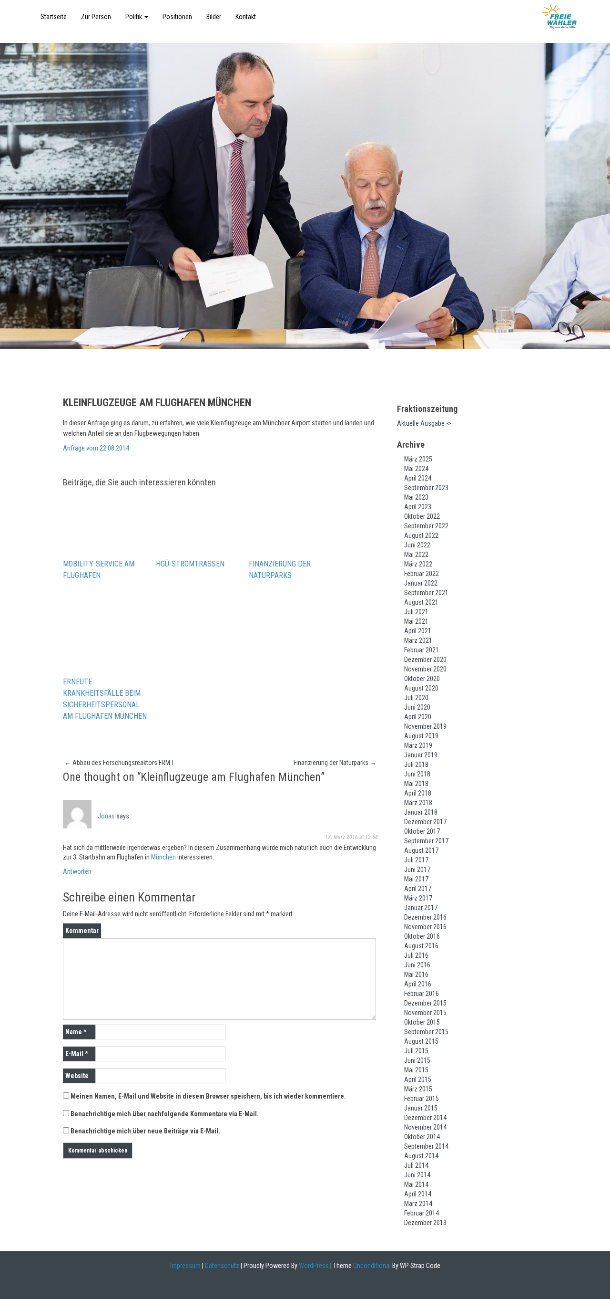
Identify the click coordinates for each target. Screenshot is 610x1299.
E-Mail (76, 1054)
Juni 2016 (417, 965)
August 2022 (421, 535)
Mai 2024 (416, 468)
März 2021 (418, 640)
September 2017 (426, 841)
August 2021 (421, 602)
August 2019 (421, 736)
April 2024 (417, 478)
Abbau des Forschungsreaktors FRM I (118, 762)
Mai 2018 (416, 783)
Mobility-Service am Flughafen (98, 569)
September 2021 (426, 593)
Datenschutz (222, 1265)
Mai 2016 (416, 974)
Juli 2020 (416, 698)
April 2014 (417, 1194)
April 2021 (417, 631)
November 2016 (425, 927)
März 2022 (418, 564)
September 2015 (426, 1032)
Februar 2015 (421, 1098)
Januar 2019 (420, 755)
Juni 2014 (417, 1175)
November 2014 (425, 1127)
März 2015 (418, 1089)
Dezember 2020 (425, 659)
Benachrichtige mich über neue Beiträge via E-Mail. (145, 1131)
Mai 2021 (416, 621)
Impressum (185, 1265)
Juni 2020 (417, 707)
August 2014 (421, 1156)
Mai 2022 (416, 554)
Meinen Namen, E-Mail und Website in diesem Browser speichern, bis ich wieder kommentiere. (208, 1096)
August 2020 (421, 688)
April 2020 (417, 717)
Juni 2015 (417, 1060)
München (163, 857)
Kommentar (82, 930)
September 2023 (426, 488)
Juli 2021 (416, 612)
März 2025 (418, 459)
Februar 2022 (421, 573)
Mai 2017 (416, 879)
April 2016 (417, 984)
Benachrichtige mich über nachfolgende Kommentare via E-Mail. (165, 1114)
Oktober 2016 (422, 936)
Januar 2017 (420, 907)
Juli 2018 (416, 764)
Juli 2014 (416, 1165)
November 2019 (425, 726)
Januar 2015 (420, 1108)
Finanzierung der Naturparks (280, 569)
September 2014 (426, 1146)
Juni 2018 (417, 774)
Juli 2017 (416, 860)
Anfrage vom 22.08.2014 (96, 448)
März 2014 (418, 1203)
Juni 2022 (417, 545)
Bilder (213, 17)
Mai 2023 (416, 497)
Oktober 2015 (422, 1022)
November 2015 (425, 1012)
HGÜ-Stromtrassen (190, 563)
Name (75, 1032)
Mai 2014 (416, 1184)
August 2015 (421, 1041)
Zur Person (96, 17)
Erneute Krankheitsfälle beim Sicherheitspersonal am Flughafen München (105, 699)
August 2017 (421, 850)
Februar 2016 (421, 993)
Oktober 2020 (422, 678)
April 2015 (417, 1079)
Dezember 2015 (425, 1003)
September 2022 (426, 526)
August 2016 (421, 946)
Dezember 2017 (425, 822)
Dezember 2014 (425, 1117)
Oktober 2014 (422, 1137)
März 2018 (418, 803)
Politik (134, 17)
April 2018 (417, 793)
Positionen (177, 17)
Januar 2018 (420, 812)
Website (77, 1075)
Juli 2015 (416, 1051)
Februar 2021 (421, 650)
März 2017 (418, 898)
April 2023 (417, 507)
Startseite (54, 17)
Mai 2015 (416, 1070)
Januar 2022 (420, 583)
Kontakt (245, 17)
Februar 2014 (421, 1213)
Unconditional (371, 1265)
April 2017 (417, 888)
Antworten (77, 871)
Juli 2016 (416, 955)
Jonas (106, 816)
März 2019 (418, 745)
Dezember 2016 (425, 917)
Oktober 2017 (422, 831)
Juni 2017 (417, 869)
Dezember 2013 (425, 1222)
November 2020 (425, 669)
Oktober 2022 (422, 516)
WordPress (313, 1265)
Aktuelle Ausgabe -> (424, 423)
